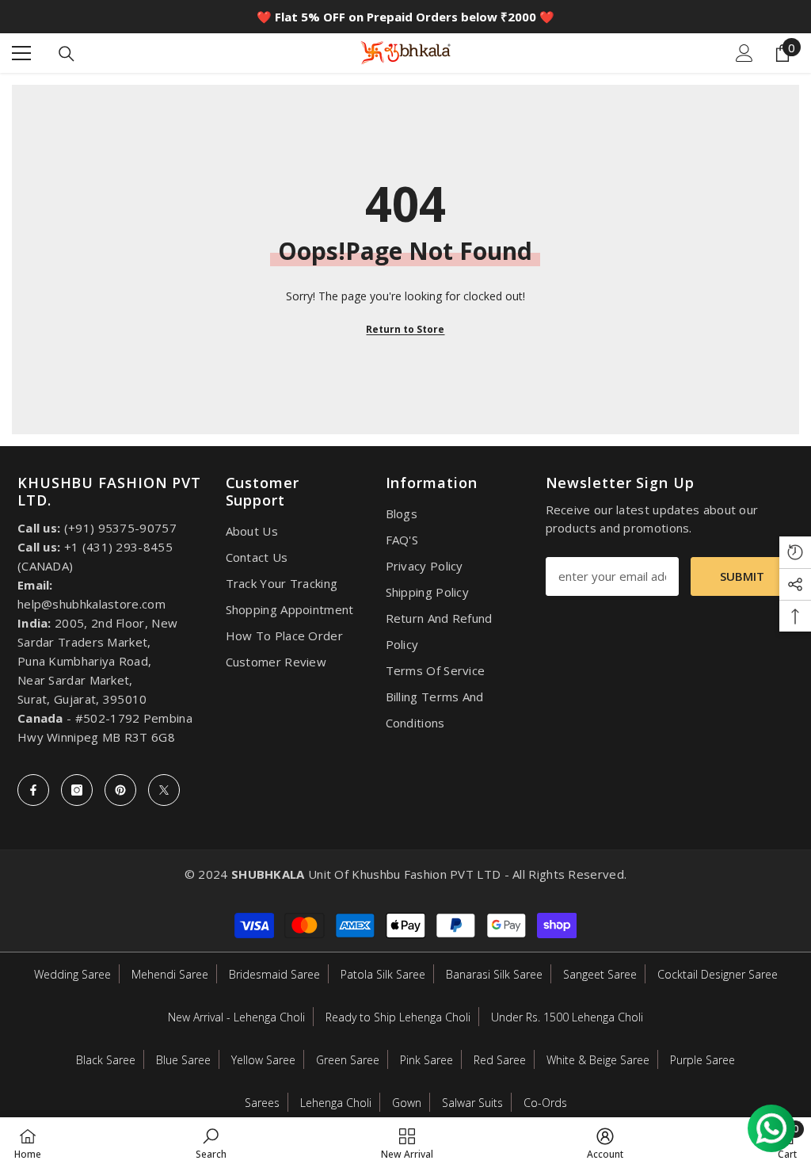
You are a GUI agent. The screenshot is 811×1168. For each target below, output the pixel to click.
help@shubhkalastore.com (91, 604)
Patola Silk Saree (383, 974)
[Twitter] (164, 790)
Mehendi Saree (169, 974)
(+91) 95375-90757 (120, 528)
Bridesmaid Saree (274, 974)
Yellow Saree (263, 1059)
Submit (742, 576)
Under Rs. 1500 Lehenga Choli (567, 1017)
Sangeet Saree (600, 974)
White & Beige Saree (597, 1059)
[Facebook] (33, 790)
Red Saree (500, 1059)
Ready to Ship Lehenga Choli (398, 1017)
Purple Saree (702, 1059)
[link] (211, 1142)
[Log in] (744, 53)
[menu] (21, 53)
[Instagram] (77, 790)
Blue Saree (183, 1059)
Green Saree (347, 1059)
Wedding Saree (72, 974)
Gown (406, 1102)
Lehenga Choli (335, 1102)
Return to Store (405, 329)
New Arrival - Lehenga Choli (236, 1017)
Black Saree (105, 1059)
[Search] (66, 53)
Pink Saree (426, 1059)
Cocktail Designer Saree (717, 974)
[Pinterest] (120, 790)
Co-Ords (545, 1102)
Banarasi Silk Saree (494, 974)
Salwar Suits (472, 1102)
